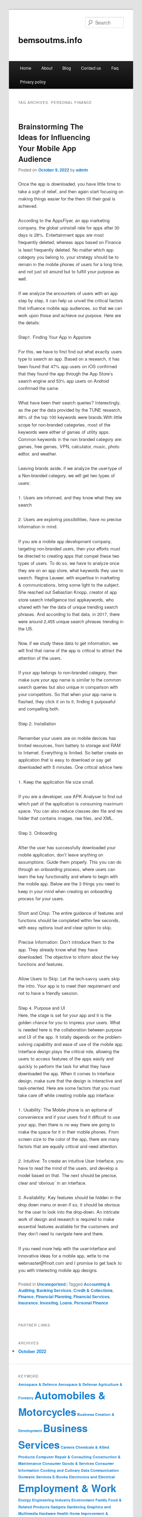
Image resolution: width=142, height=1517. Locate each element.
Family (101, 1500)
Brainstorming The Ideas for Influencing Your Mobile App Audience (54, 142)
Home (25, 68)
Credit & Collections (93, 1290)
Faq (115, 68)
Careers (67, 1447)
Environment (82, 1500)
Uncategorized (51, 1284)
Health (63, 1513)
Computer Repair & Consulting (64, 1456)
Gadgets (58, 1506)
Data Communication (100, 1470)
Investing (49, 1303)
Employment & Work (67, 1488)
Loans (66, 1303)
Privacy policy (33, 82)
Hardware (47, 1513)
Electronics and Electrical (92, 1476)
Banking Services (54, 1290)
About (46, 68)
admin (82, 170)
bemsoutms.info (50, 40)
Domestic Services (34, 1476)
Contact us (91, 68)
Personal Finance (91, 1303)
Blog (66, 68)
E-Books (60, 1476)
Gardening (76, 1506)
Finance (26, 1296)
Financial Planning (53, 1296)
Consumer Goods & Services (68, 1463)
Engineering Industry (51, 1500)
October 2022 (32, 1351)
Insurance (28, 1303)
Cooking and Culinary (60, 1470)
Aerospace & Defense (77, 1384)
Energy (24, 1500)
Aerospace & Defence (37, 1384)
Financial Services (91, 1296)
